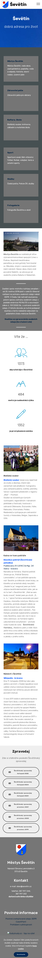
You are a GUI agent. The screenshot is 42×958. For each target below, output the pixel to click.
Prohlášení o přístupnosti (21, 925)
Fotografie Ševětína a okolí (19, 210)
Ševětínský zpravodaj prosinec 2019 (23, 828)
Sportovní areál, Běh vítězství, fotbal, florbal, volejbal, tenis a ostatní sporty (20, 160)
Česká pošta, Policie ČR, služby (20, 184)
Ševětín (18, 4)
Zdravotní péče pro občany (19, 95)
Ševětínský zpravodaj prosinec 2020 (23, 817)
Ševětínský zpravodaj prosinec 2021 (23, 805)
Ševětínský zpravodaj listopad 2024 (23, 783)
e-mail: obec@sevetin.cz (21, 886)
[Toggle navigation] (38, 4)
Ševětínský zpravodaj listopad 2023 (23, 794)
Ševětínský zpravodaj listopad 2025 (23, 772)
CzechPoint (21, 922)
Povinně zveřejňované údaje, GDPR (21, 919)
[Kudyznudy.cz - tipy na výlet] (21, 933)
